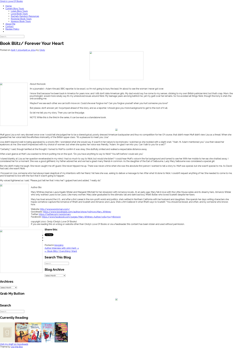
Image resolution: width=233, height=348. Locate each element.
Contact (9, 26)
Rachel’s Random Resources (25, 16)
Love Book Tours (19, 13)
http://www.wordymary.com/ (55, 209)
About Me (10, 24)
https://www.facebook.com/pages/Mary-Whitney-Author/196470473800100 (81, 217)
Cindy (42, 50)
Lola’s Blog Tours (19, 11)
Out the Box (17, 346)
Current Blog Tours (14, 8)
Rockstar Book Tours (21, 19)
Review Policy (12, 29)
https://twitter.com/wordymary (55, 214)
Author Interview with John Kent (62, 248)
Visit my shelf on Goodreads (14, 344)
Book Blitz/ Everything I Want (61, 251)
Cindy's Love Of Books (11, 1)
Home (8, 6)
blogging (58, 245)
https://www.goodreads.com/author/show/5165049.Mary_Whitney (77, 211)
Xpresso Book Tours (21, 21)
